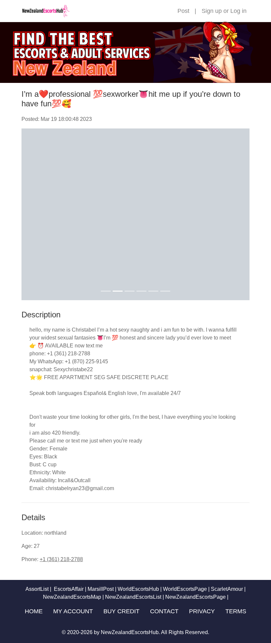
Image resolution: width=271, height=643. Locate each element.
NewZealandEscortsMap (72, 597)
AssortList (37, 589)
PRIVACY (202, 611)
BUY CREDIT (121, 611)
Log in (238, 11)
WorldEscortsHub (138, 589)
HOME (34, 611)
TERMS (235, 611)
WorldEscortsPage (185, 589)
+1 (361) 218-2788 (61, 559)
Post (183, 11)
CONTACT (164, 611)
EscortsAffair (68, 589)
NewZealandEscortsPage (195, 597)
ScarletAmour (227, 589)
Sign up (212, 11)
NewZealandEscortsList (133, 597)
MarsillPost (101, 589)
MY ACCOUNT (73, 611)
